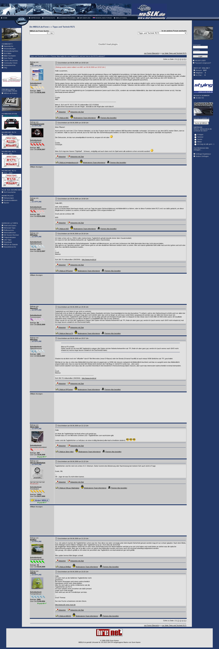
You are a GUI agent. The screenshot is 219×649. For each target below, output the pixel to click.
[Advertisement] (11, 214)
